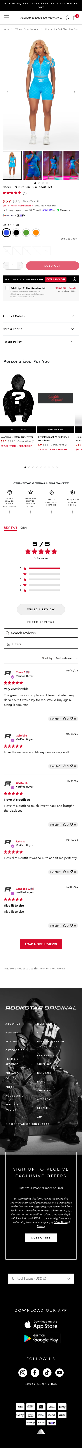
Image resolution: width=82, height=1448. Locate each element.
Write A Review (41, 609)
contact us (47, 1032)
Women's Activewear (27, 29)
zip (39, 1117)
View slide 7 (49, 467)
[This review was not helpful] (71, 718)
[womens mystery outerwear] (18, 398)
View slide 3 (43, 183)
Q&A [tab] (24, 527)
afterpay (44, 1099)
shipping (44, 1064)
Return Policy (12, 341)
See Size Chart (69, 239)
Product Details (14, 316)
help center (47, 1024)
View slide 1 (35, 183)
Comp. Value (29, 201)
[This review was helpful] (64, 718)
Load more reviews (41, 944)
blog (41, 1082)
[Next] (74, 92)
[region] (41, 569)
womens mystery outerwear (17, 437)
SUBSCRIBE (41, 1237)
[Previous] (7, 92)
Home (6, 29)
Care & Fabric (12, 329)
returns (44, 1073)
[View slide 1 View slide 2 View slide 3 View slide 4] (41, 165)
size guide (14, 1041)
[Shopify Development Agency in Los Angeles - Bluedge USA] (41, 1431)
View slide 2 (39, 183)
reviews (12, 1032)
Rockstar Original (41, 1384)
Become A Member (45, 205)
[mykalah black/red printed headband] (55, 398)
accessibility (16, 1096)
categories (14, 1050)
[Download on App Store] (41, 1324)
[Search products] (68, 17)
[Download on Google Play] (41, 1338)
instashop (45, 1055)
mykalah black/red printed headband (53, 439)
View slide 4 (47, 183)
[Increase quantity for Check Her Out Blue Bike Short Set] (20, 265)
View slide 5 (41, 467)
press (10, 1087)
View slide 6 (45, 467)
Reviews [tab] (10, 527)
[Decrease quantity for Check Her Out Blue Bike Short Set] (6, 265)
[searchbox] (44, 633)
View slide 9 (57, 467)
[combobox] (60, 658)
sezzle (42, 1108)
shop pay (44, 1090)
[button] (75, 17)
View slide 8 (53, 467)
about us (13, 1024)
